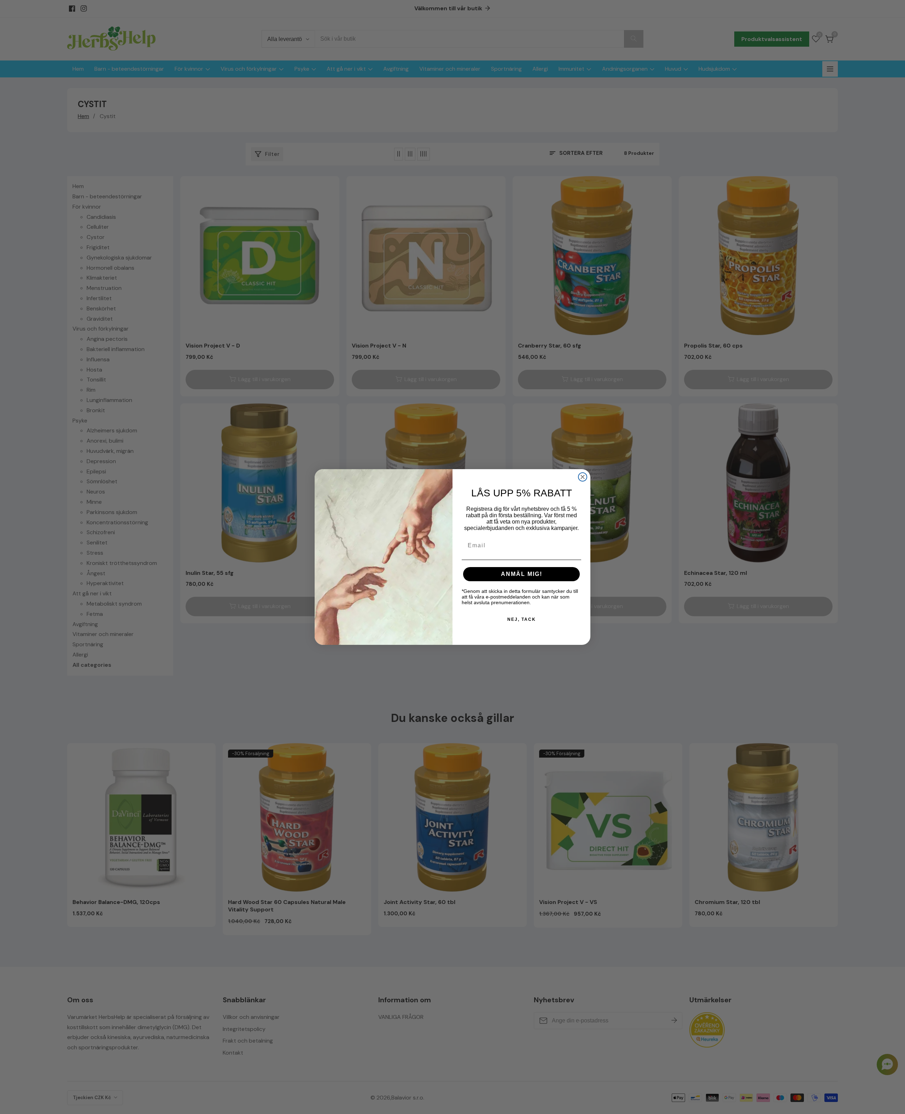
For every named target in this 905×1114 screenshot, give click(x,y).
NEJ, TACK (521, 619)
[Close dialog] (582, 477)
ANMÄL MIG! (521, 574)
